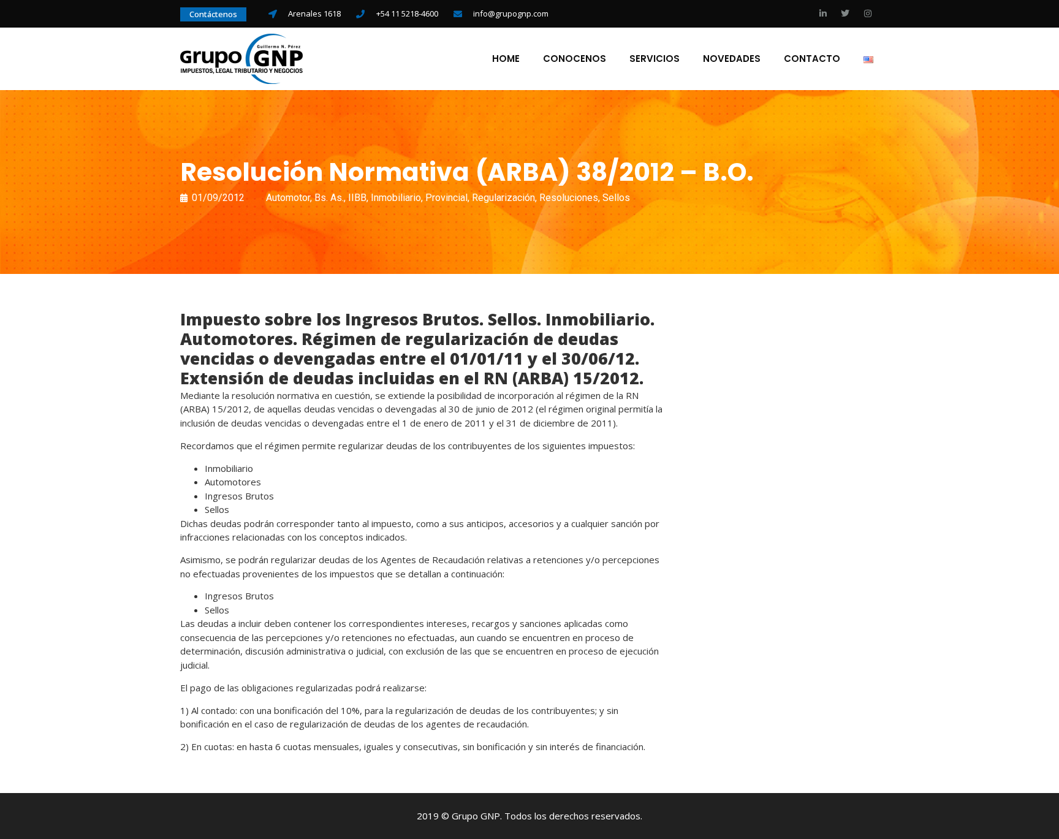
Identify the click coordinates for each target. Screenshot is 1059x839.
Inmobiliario (396, 197)
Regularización (503, 197)
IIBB (357, 197)
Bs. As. (329, 197)
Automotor (288, 197)
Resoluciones (568, 197)
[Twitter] (845, 13)
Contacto (812, 59)
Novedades (732, 59)
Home (506, 59)
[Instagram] (868, 13)
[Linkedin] (823, 13)
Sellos (616, 197)
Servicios (654, 59)
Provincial (446, 197)
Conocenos (574, 59)
